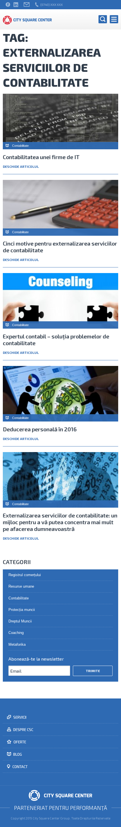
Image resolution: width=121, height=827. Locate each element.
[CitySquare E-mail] (26, 4)
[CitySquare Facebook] (8, 4)
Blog (17, 754)
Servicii (19, 717)
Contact (20, 766)
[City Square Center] (27, 19)
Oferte (19, 742)
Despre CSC (22, 729)
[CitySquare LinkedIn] (15, 4)
